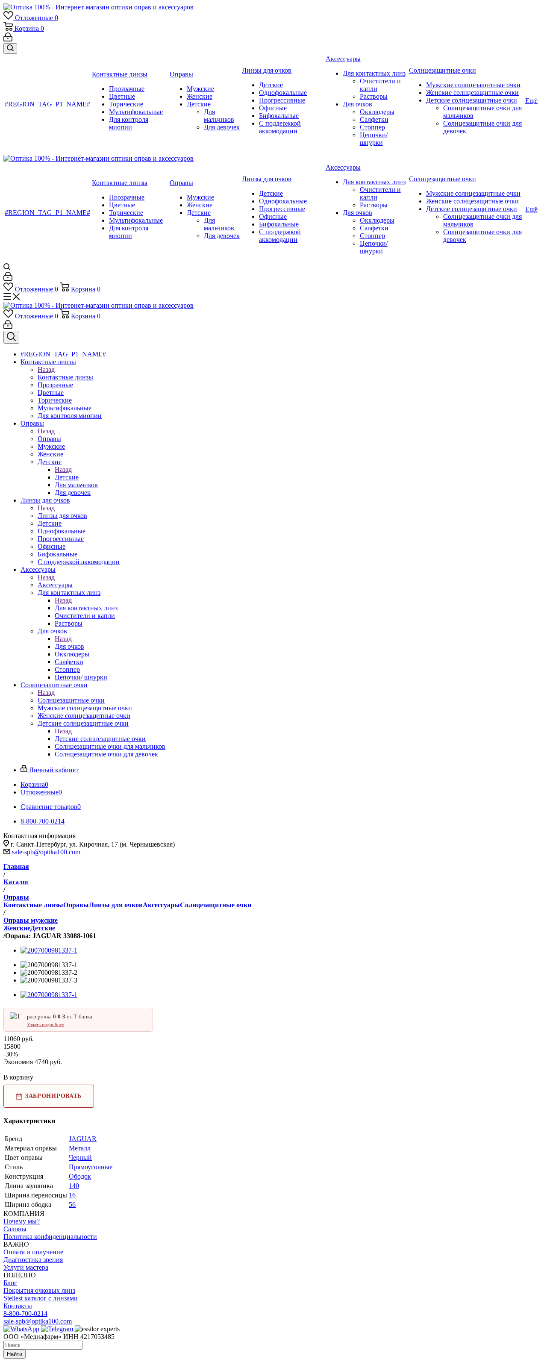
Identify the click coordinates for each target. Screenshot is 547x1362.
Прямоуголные (90, 1167)
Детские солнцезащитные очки (100, 738)
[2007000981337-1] (49, 950)
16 (72, 1195)
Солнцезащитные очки (71, 700)
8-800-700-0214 (25, 1313)
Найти (14, 1354)
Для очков (69, 646)
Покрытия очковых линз (39, 1290)
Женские (16, 928)
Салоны (14, 1229)
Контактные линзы (65, 377)
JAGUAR (83, 1138)
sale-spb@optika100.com (46, 852)
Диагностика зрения (33, 1259)
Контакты (17, 1305)
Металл (80, 1148)
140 (74, 1185)
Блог (10, 1282)
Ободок (80, 1176)
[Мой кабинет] (7, 39)
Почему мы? (21, 1221)
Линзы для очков (62, 515)
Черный (80, 1157)
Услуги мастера (25, 1267)
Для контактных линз (86, 608)
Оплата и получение (33, 1252)
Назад (46, 369)
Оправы (49, 438)
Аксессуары (55, 584)
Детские (67, 477)
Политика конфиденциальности (50, 1236)
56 (72, 1204)
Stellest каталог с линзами (40, 1298)
